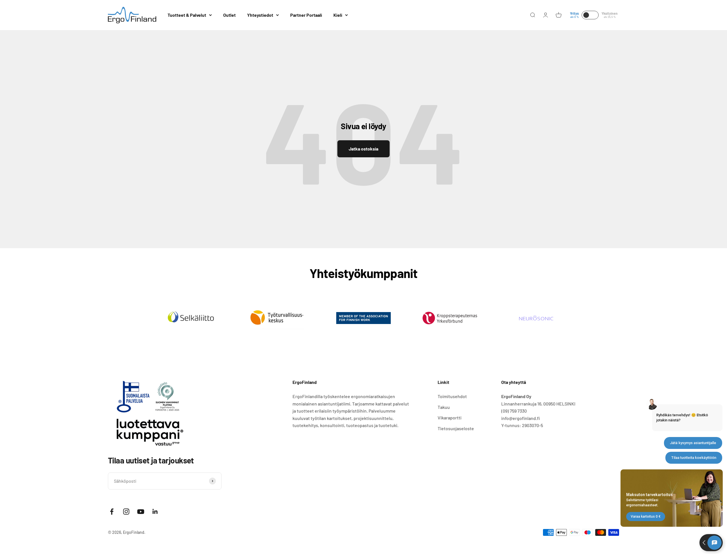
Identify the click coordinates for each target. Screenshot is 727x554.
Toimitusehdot (452, 396)
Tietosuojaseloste (456, 428)
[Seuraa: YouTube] (141, 511)
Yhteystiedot (260, 15)
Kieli (337, 15)
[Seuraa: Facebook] (112, 511)
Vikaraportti (449, 417)
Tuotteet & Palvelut (187, 15)
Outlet (229, 15)
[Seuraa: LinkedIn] (155, 511)
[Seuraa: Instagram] (126, 511)
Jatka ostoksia (363, 148)
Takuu (444, 407)
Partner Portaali (306, 15)
